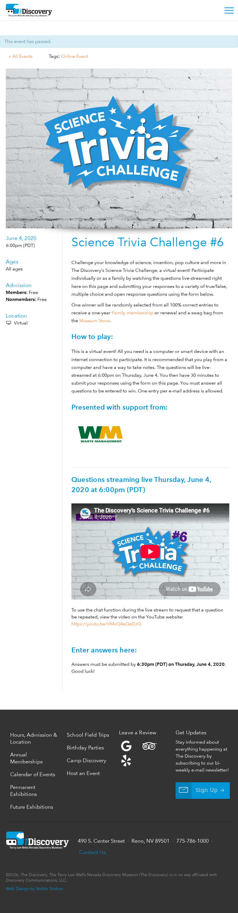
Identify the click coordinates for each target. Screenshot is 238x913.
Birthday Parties (85, 748)
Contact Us (92, 852)
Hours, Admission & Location (33, 738)
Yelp (146, 753)
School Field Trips (88, 735)
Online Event (74, 56)
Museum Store (94, 320)
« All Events (21, 56)
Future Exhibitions (31, 807)
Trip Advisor (149, 746)
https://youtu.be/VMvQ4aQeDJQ (106, 624)
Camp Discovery (86, 760)
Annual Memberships (26, 758)
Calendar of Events (32, 774)
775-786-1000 (192, 841)
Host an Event (83, 773)
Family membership (132, 312)
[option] (119, 148)
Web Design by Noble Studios (34, 888)
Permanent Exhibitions (23, 790)
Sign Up (207, 790)
